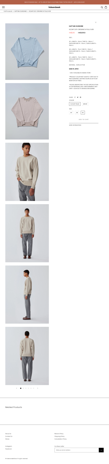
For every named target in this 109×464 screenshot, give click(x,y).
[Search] (102, 7)
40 (83, 113)
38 (77, 113)
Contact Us (8, 436)
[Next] (37, 388)
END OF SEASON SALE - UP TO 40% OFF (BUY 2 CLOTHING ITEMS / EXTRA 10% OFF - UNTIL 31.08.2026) (54, 2)
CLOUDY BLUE (74, 104)
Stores (7, 439)
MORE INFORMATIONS (75, 125)
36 (71, 113)
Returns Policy (58, 434)
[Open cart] (106, 7)
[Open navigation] (3, 7)
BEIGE (85, 104)
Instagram (8, 446)
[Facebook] (75, 97)
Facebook (8, 449)
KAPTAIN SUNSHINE (20, 11)
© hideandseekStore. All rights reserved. (16, 458)
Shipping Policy (59, 436)
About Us (8, 434)
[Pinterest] (80, 97)
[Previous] (16, 388)
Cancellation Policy (60, 439)
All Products (8, 11)
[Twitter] (77, 97)
